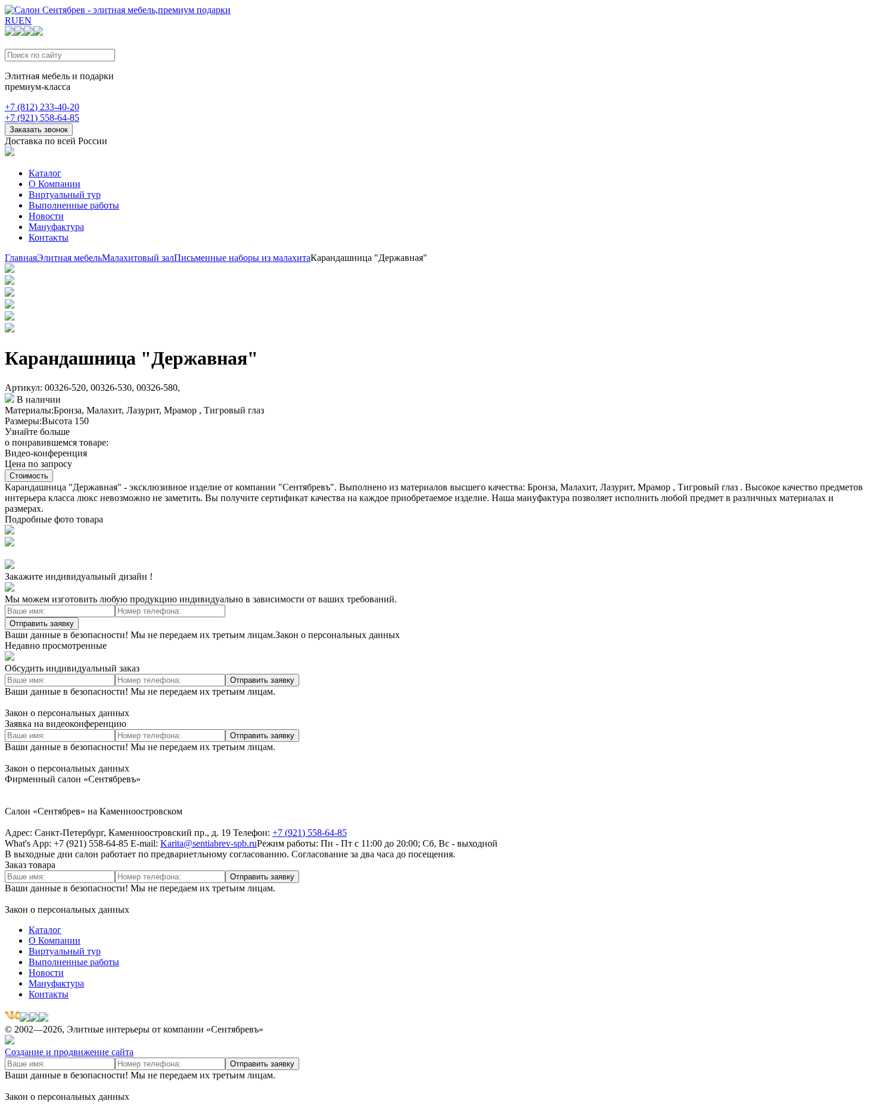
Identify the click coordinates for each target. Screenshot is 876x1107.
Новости (46, 216)
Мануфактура (56, 227)
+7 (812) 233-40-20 (42, 107)
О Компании (54, 184)
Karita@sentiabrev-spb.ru (208, 843)
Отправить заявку (42, 623)
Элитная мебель (69, 258)
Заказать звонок (39, 129)
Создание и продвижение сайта (69, 1052)
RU (11, 20)
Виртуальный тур (65, 194)
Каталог (45, 173)
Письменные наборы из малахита (242, 258)
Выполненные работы (74, 205)
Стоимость (29, 475)
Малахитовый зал (138, 258)
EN (25, 20)
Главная (21, 258)
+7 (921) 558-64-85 (42, 118)
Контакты (49, 237)
